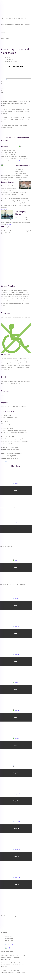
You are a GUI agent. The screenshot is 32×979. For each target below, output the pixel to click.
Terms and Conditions (6, 957)
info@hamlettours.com (12, 948)
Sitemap (24, 955)
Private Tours (4, 955)
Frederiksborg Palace (16, 962)
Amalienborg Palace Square (7, 972)
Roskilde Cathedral (5, 964)
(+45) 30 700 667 (11, 944)
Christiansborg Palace (14, 970)
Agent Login (17, 957)
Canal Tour (3, 970)
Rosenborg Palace (21, 972)
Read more (22, 161)
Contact (18, 955)
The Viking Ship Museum (18, 964)
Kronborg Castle (5, 962)
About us (12, 955)
